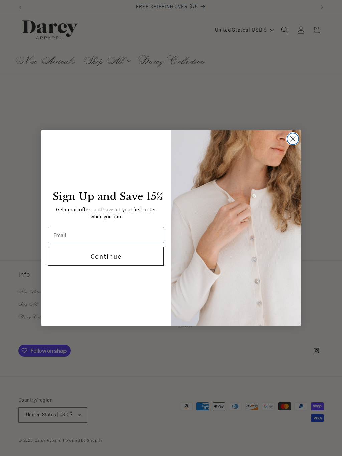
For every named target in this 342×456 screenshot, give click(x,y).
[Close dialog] (293, 139)
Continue (106, 256)
